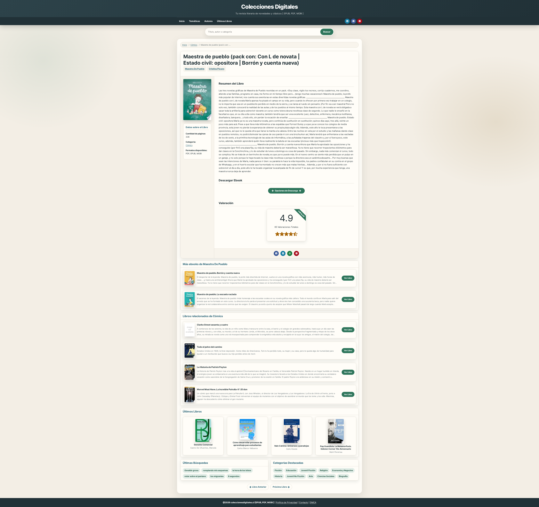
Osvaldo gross (191, 470)
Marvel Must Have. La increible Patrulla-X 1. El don (222, 389)
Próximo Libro (280, 487)
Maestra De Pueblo (194, 68)
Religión (324, 470)
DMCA (313, 502)
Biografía (343, 476)
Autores (208, 21)
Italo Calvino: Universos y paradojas (291, 446)
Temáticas (194, 21)
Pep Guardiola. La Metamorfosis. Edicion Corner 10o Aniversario (335, 447)
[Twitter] (347, 21)
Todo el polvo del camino (209, 347)
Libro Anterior (259, 487)
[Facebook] (353, 21)
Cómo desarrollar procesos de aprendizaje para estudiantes (247, 443)
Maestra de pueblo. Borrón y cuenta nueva (218, 273)
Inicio (182, 21)
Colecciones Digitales (269, 6)
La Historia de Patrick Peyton (212, 367)
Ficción (278, 470)
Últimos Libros (224, 21)
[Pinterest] (359, 21)
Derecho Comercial (203, 444)
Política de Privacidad (286, 502)
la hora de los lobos (241, 470)
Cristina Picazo (216, 68)
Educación (291, 470)
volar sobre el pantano (195, 476)
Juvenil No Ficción (295, 476)
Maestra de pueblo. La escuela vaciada (217, 294)
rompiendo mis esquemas (215, 470)
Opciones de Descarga (286, 190)
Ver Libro (348, 278)
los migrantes (217, 476)
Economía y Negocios (342, 470)
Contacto (303, 502)
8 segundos (233, 476)
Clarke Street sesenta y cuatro (212, 324)
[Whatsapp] (289, 253)
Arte (311, 476)
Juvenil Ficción (308, 470)
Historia (278, 476)
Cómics (193, 45)
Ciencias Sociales (325, 476)
